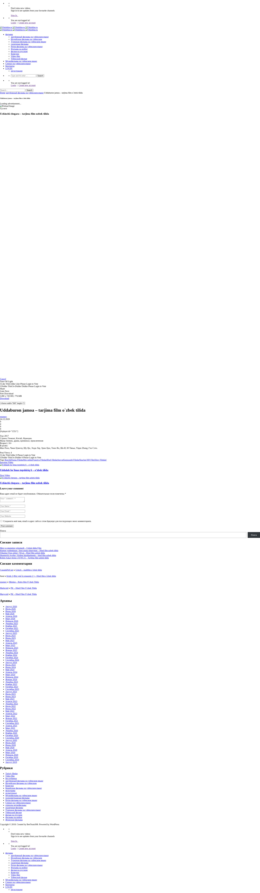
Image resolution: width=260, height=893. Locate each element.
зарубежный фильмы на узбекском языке (30, 37)
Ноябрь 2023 (11, 684)
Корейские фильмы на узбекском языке (23, 788)
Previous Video (6, 462)
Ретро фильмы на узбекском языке (27, 46)
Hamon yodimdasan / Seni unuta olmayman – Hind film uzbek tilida (29, 550)
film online (27, 460)
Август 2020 (11, 740)
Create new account (27, 23)
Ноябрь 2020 (11, 733)
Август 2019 (11, 762)
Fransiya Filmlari (39, 460)
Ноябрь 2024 (11, 655)
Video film (15, 56)
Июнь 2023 (10, 696)
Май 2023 (9, 699)
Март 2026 (10, 619)
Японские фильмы (14, 820)
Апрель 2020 (11, 750)
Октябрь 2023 (11, 687)
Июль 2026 (10, 609)
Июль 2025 (10, 636)
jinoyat (60, 460)
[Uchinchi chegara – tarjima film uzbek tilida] (20, 478)
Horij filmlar (52, 460)
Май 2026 (9, 614)
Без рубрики (11, 778)
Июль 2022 (10, 706)
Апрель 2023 (11, 701)
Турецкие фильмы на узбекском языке (28, 42)
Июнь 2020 (10, 745)
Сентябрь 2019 (12, 760)
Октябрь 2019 (11, 757)
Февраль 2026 (11, 621)
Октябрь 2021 (11, 721)
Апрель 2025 (11, 643)
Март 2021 (10, 728)
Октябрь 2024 (11, 657)
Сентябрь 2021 (12, 723)
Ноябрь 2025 (11, 626)
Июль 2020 (10, 743)
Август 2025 (11, 633)
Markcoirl (4, 588)
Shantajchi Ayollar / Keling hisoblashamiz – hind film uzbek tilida (28, 555)
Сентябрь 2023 (12, 689)
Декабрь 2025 (11, 623)
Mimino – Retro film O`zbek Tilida (24, 582)
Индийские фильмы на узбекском (26, 39)
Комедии (15, 54)
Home (2, 93)
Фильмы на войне (19, 49)
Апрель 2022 (11, 713)
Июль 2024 (10, 665)
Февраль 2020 (11, 755)
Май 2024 (9, 670)
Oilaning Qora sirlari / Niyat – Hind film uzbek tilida (22, 553)
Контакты (9, 66)
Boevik (8, 460)
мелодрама (10, 790)
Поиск (3, 531)
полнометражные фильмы (17, 798)
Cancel (3, 379)
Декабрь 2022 (11, 704)
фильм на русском (19, 51)
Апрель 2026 (11, 616)
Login (13, 23)
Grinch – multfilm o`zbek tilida (28, 570)
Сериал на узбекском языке (18, 63)
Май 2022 (9, 711)
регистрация (16, 71)
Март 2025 (10, 645)
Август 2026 (11, 606)
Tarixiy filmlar (11, 773)
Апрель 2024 (11, 672)
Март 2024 (10, 674)
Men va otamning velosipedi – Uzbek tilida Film (20, 548)
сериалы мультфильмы (15, 805)
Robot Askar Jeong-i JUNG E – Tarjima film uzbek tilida (24, 558)
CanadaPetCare (6, 570)
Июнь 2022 (10, 709)
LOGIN (8, 68)
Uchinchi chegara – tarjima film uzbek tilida (24, 483)
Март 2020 (10, 752)
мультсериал (11, 793)
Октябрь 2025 (11, 628)
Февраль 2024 (11, 677)
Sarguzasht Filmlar (71, 460)
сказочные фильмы (19, 44)
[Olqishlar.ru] (19, 27)
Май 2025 (9, 640)
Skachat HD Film (86, 460)
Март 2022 (10, 716)
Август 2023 (11, 692)
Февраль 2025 (11, 648)
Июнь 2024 (10, 667)
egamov (3, 417)
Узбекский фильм (19, 59)
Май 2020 (9, 747)
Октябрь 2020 (11, 735)
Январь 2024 (11, 679)
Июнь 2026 (10, 611)
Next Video (5, 475)
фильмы (9, 34)
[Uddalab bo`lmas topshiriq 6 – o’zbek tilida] (19, 465)
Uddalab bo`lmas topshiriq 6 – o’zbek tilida (24, 470)
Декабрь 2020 (11, 730)
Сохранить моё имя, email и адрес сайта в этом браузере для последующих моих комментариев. (47, 521)
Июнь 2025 (10, 638)
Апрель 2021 (11, 726)
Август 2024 (11, 662)
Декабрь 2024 (11, 653)
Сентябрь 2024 (12, 660)
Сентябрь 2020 (12, 738)
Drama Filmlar (17, 460)
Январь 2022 (11, 718)
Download (4, 398)
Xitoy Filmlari (100, 460)
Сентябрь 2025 (12, 631)
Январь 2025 (11, 650)
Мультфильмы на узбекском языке (21, 61)
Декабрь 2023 (11, 682)
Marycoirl (4, 594)
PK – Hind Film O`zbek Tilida (24, 588)
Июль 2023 (10, 694)
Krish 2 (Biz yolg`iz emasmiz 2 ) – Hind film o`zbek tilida (31, 576)
